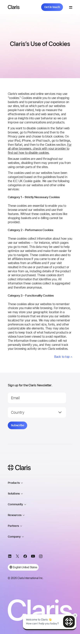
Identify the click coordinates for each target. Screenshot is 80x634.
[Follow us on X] (17, 556)
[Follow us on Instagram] (41, 556)
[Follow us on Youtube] (33, 556)
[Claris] (14, 7)
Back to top (62, 357)
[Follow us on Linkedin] (10, 556)
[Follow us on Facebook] (25, 556)
